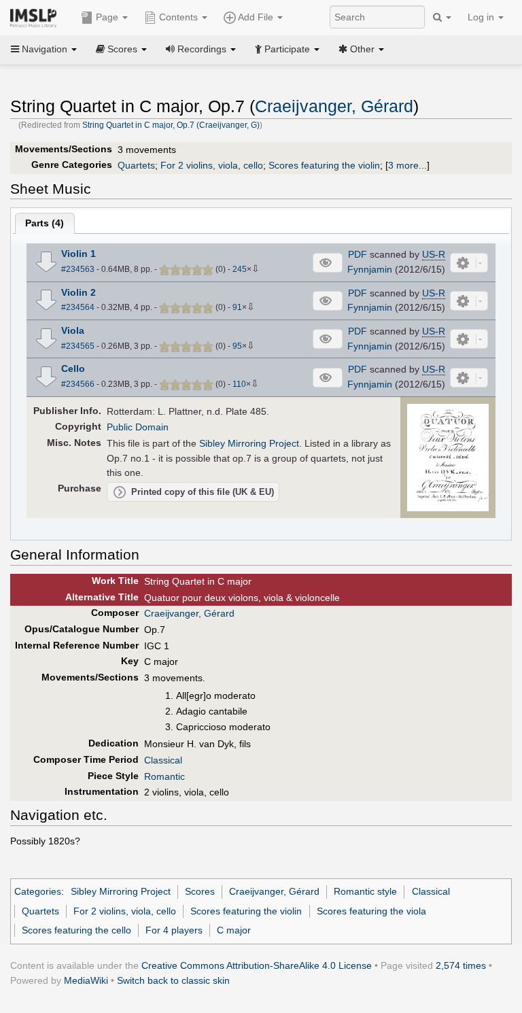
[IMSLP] (36, 17)
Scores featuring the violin (324, 165)
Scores (200, 891)
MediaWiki (86, 980)
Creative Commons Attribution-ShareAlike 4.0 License (256, 965)
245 (239, 269)
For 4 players (174, 930)
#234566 (77, 384)
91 (237, 307)
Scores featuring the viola (371, 911)
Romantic (164, 776)
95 (237, 346)
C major (234, 930)
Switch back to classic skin (173, 980)
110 (239, 384)
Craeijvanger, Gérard (334, 106)
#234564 (77, 307)
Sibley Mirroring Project (249, 443)
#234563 (77, 269)
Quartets (136, 165)
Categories (37, 891)
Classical (163, 760)
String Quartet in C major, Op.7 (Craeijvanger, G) (171, 125)
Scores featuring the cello (76, 930)
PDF (357, 254)
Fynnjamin (369, 269)
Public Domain (138, 427)
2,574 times (461, 965)
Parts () (44, 223)
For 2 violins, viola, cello (211, 165)
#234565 (77, 346)
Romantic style (365, 891)
